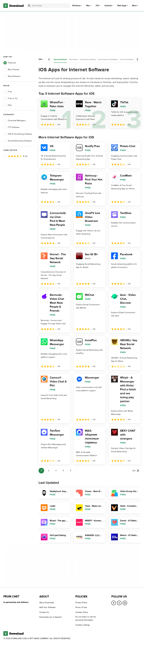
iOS (97, 6)
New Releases (14, 76)
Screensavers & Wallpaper (108, 59)
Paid (10, 105)
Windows (76, 6)
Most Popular (13, 69)
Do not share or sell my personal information (85, 618)
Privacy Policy (81, 602)
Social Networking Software (20, 141)
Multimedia (73, 59)
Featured (12, 63)
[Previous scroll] (49, 59)
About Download (46, 602)
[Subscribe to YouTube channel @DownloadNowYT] (125, 603)
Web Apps (121, 6)
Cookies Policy (81, 612)
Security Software (126, 59)
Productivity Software (88, 59)
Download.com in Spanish (50, 617)
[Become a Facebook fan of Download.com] (113, 603)
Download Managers (17, 120)
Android (108, 6)
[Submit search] (29, 5)
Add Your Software (47, 607)
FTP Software (13, 127)
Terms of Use (81, 607)
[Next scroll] (137, 59)
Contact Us (44, 612)
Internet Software (60, 59)
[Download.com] (13, 5)
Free (10, 91)
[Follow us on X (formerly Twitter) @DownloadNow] (119, 603)
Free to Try (12, 98)
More (134, 5)
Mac (88, 6)
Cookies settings (82, 625)
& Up (25, 156)
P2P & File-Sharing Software (20, 134)
